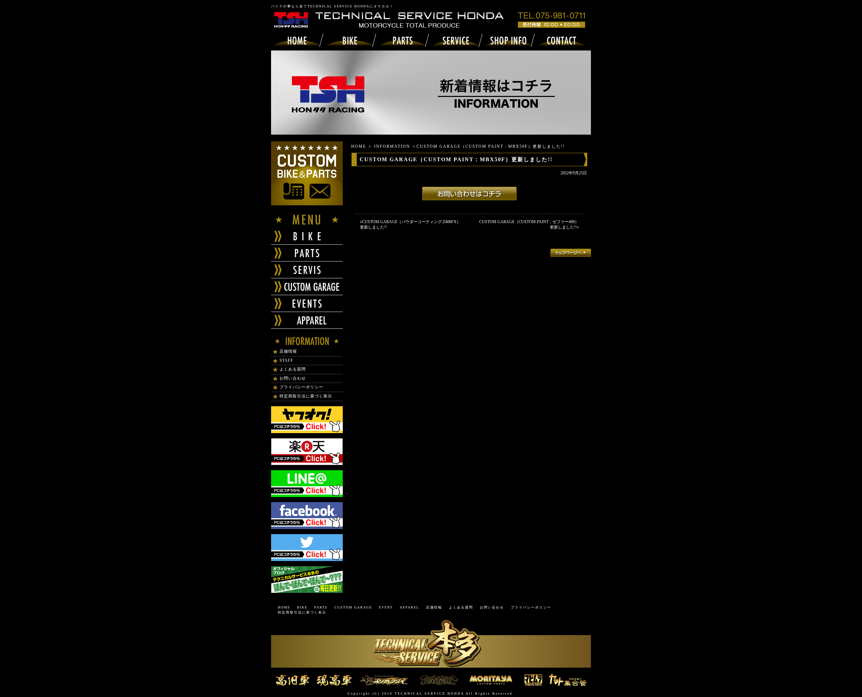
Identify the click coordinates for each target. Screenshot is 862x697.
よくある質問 (292, 369)
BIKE (302, 607)
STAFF (286, 360)
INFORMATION (392, 146)
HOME (358, 146)
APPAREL (409, 607)
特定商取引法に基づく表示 (305, 396)
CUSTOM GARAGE (353, 607)
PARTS (321, 607)
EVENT (386, 607)
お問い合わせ (292, 378)
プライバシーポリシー (301, 387)
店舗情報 (288, 351)
